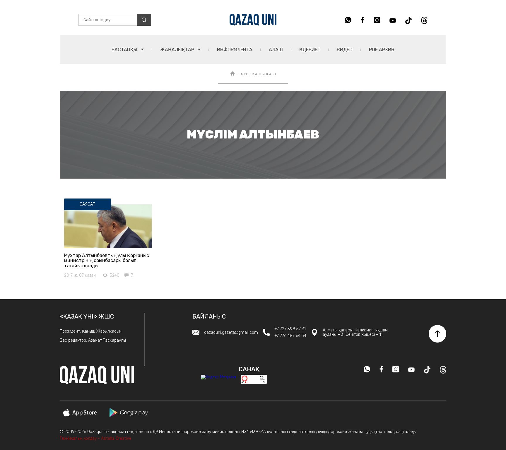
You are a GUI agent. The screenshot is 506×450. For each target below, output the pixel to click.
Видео (345, 49)
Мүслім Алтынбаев (258, 74)
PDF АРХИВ (381, 49)
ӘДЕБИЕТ (309, 49)
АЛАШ (276, 49)
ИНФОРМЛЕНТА (234, 49)
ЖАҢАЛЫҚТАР (177, 49)
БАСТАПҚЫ (125, 49)
